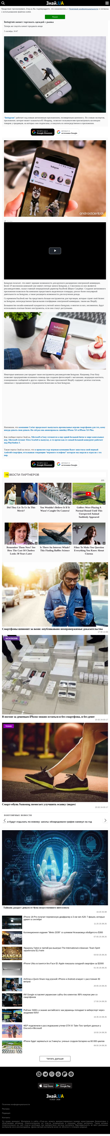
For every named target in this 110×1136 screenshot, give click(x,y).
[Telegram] (45, 1074)
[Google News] (58, 1074)
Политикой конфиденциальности (83, 9)
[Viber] (51, 1074)
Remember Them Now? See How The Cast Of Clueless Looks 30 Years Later (21, 550)
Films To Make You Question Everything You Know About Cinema (89, 550)
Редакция (6, 1113)
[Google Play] (63, 1085)
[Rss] (39, 1074)
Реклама (6, 1109)
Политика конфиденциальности (16, 1104)
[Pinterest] (71, 1074)
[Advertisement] (55, 405)
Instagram (9, 117)
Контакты (6, 1117)
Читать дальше (55, 1058)
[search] (3, 3)
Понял (55, 17)
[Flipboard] (64, 1074)
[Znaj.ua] (55, 3)
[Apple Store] (46, 1085)
